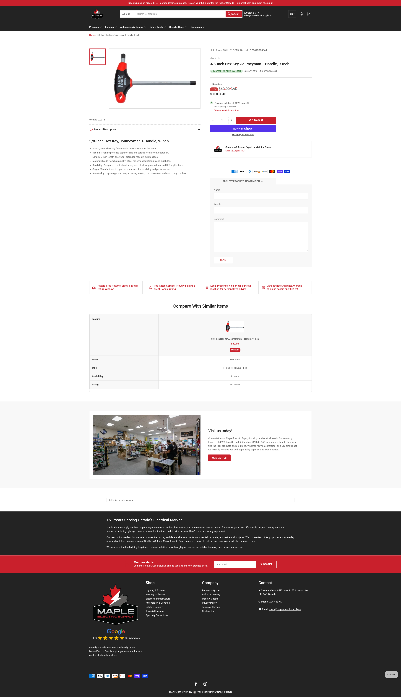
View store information (226, 110)
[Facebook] (196, 684)
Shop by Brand (176, 27)
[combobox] (189, 14)
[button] (211, 84)
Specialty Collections (157, 615)
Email (228, 151)
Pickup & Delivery (211, 594)
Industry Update (210, 598)
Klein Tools (216, 50)
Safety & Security (154, 607)
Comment (219, 219)
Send (223, 260)
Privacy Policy (209, 602)
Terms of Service (211, 607)
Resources (196, 27)
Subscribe (266, 564)
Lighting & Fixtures (155, 590)
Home (92, 35)
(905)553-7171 (238, 151)
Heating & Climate (155, 594)
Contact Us (219, 458)
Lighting (109, 27)
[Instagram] (205, 684)
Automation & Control (131, 27)
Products (94, 27)
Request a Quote (210, 590)
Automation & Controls (158, 602)
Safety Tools (156, 27)
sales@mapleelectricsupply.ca (285, 609)
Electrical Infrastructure (158, 598)
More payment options (243, 134)
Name (217, 190)
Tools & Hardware (155, 611)
